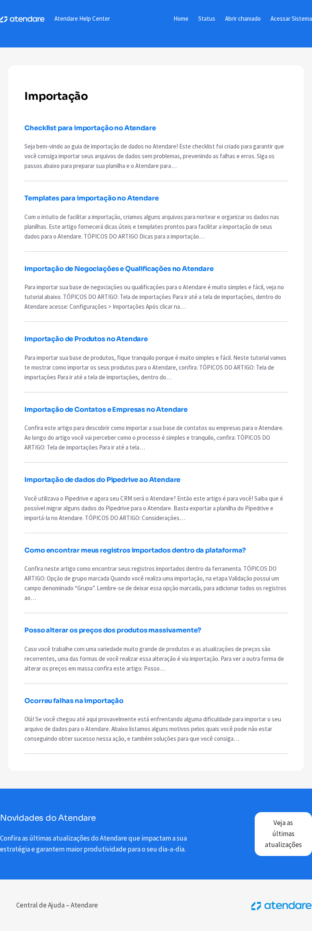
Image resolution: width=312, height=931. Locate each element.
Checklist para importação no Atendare (90, 128)
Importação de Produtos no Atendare (85, 339)
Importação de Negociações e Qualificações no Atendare (118, 269)
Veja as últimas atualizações (283, 833)
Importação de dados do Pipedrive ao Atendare (102, 480)
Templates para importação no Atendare (91, 198)
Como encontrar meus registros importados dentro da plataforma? (135, 550)
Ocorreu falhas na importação (73, 701)
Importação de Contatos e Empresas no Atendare (106, 409)
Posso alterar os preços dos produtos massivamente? (112, 630)
